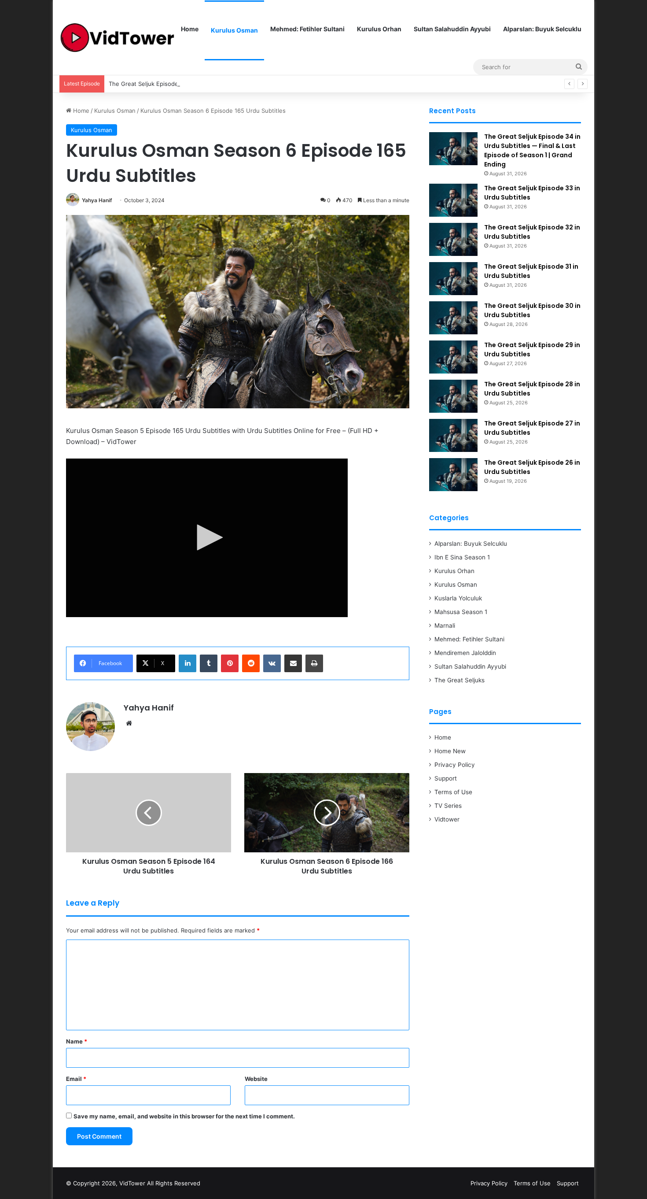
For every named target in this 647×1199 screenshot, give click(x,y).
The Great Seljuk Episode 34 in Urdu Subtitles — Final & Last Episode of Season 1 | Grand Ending (532, 150)
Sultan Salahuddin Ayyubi (452, 29)
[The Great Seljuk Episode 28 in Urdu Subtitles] (453, 396)
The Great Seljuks (459, 680)
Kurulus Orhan (379, 29)
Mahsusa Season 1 (460, 611)
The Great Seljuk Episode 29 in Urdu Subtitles (172, 83)
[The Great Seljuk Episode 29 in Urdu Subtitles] (453, 357)
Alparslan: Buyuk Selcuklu (542, 29)
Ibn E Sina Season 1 (462, 557)
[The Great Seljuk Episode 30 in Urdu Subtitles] (453, 317)
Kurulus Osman (234, 30)
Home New (450, 751)
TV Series (448, 805)
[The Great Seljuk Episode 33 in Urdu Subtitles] (453, 200)
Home (190, 29)
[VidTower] (117, 37)
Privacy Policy (454, 764)
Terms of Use (453, 792)
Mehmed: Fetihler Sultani (307, 29)
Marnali (444, 625)
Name (76, 1041)
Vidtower (447, 819)
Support (445, 778)
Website (256, 1078)
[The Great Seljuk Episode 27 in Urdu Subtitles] (453, 435)
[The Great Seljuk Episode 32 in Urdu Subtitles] (453, 239)
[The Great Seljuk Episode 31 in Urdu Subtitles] (453, 278)
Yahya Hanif (97, 200)
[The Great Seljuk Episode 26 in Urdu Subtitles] (453, 474)
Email (76, 1078)
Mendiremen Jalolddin (465, 652)
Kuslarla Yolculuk (458, 598)
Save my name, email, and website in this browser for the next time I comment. (184, 1116)
